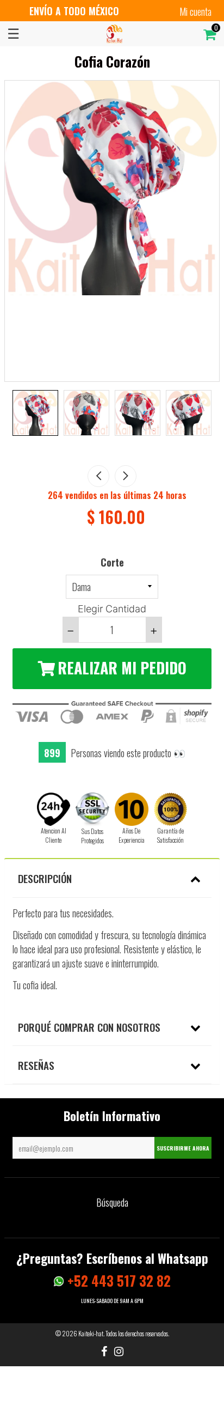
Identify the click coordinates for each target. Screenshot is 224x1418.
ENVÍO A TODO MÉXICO (74, 11)
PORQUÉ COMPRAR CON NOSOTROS (89, 1026)
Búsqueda (112, 1202)
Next (125, 476)
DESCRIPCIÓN (45, 878)
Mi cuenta (195, 11)
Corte (112, 562)
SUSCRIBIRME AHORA (183, 1148)
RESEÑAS (36, 1065)
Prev (98, 476)
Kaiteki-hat (90, 1333)
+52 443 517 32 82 (117, 1280)
